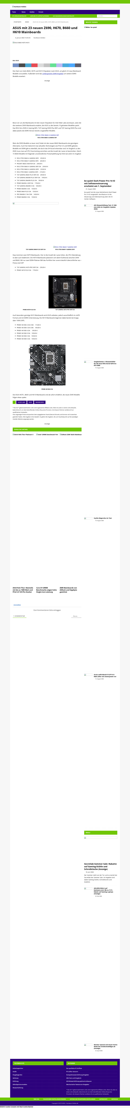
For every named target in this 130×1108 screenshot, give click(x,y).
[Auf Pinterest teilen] (34, 65)
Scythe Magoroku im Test (103, 518)
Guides (32, 12)
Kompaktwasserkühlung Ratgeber (77, 1075)
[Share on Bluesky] (72, 65)
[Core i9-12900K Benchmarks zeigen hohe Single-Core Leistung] (47, 509)
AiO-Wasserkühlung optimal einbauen (79, 1081)
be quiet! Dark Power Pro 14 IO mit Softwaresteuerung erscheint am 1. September (99, 183)
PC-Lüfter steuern (72, 1071)
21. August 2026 (91, 189)
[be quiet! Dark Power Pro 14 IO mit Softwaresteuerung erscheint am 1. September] (100, 102)
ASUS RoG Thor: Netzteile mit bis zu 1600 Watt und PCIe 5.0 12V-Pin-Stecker (23, 590)
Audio (15, 1071)
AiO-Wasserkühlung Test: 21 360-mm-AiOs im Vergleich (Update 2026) (105, 207)
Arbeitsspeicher (18, 1068)
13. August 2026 (99, 679)
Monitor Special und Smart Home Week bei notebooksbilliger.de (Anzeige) (105, 1046)
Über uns (36, 1099)
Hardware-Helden (39, 38)
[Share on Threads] (78, 65)
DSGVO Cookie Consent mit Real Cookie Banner (16, 1107)
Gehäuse (15, 1078)
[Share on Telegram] (65, 65)
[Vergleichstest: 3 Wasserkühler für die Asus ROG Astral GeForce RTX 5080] (88, 437)
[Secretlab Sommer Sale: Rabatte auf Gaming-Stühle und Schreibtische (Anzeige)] (100, 849)
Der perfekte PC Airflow (74, 1068)
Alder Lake (21, 402)
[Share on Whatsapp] (53, 65)
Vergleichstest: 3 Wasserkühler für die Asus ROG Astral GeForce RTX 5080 (105, 363)
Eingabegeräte (17, 1075)
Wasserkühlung (18, 1088)
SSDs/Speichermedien (20, 1084)
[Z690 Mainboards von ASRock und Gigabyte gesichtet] (71, 509)
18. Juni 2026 (90, 872)
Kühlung (15, 1081)
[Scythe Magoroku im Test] (88, 593)
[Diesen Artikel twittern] (22, 65)
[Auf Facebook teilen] (16, 65)
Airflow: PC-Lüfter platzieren (39, 16)
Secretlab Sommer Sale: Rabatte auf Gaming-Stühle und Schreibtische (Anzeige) (100, 866)
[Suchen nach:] (107, 16)
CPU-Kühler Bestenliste (19, 16)
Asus (30, 402)
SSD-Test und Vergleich (73, 1078)
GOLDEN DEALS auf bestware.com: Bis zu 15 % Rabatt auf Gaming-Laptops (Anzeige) (103, 891)
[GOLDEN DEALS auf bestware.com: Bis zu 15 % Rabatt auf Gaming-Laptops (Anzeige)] (88, 963)
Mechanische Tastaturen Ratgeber (77, 1084)
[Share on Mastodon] (59, 65)
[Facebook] (118, 2)
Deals (88, 833)
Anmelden (17, 605)
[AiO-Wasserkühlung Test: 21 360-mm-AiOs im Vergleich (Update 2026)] (88, 280)
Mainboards (40, 402)
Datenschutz (103, 1099)
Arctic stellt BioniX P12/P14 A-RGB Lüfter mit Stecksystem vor (105, 675)
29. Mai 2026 (98, 896)
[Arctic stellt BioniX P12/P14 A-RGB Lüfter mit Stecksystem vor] (88, 750)
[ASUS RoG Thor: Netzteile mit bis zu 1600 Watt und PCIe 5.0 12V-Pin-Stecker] (24, 509)
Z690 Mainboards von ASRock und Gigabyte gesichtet (68, 590)
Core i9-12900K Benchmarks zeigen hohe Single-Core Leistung (46, 590)
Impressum (114, 1099)
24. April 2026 (98, 1050)
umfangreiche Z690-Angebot (52, 74)
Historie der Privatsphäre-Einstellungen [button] (82, 1099)
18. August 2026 (99, 520)
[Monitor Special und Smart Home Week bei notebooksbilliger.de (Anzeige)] (88, 1047)
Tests (14, 12)
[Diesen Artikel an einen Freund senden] (41, 65)
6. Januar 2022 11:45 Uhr (23, 38)
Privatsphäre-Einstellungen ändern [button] (54, 1099)
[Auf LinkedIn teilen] (28, 65)
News (23, 12)
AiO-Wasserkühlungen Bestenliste (63, 16)
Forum (41, 12)
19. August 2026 (99, 367)
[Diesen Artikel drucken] (47, 65)
